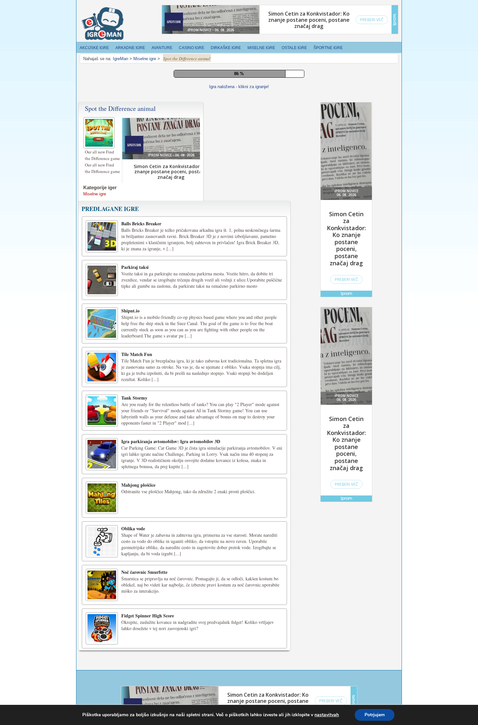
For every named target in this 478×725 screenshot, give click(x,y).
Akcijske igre (94, 48)
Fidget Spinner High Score (147, 615)
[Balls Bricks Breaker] (102, 236)
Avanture (162, 48)
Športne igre (328, 48)
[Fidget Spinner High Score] (102, 628)
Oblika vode (133, 528)
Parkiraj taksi (135, 267)
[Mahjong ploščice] (102, 497)
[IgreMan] (102, 24)
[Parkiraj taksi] (102, 280)
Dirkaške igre (226, 48)
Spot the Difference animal (120, 108)
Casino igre (191, 48)
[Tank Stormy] (102, 410)
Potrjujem (375, 715)
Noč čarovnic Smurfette (144, 572)
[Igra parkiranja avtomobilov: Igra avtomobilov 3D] (102, 454)
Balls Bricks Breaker (141, 223)
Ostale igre (294, 48)
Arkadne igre (130, 48)
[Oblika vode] (102, 541)
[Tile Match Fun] (102, 367)
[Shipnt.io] (102, 323)
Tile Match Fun (136, 354)
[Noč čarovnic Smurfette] (102, 585)
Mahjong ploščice (138, 484)
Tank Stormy (134, 397)
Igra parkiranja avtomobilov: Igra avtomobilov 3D (170, 441)
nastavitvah (326, 715)
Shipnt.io (130, 310)
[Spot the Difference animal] (99, 131)
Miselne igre (261, 48)
